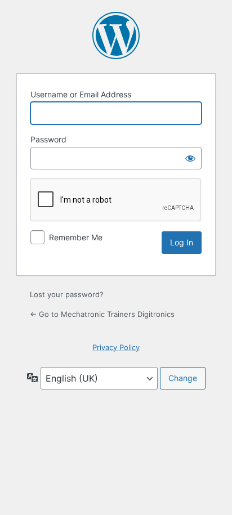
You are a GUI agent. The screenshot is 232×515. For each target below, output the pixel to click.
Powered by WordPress (116, 35)
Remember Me (75, 237)
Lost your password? (67, 294)
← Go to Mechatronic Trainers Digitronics (102, 314)
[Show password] (190, 158)
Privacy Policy (116, 347)
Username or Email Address (80, 94)
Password (48, 139)
